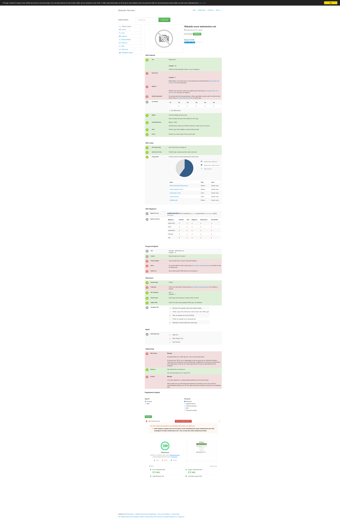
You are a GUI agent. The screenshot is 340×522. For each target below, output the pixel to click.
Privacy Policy (175, 514)
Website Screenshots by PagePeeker (145, 514)
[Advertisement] (170, 492)
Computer (149, 401)
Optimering (124, 49)
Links (122, 33)
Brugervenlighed (125, 39)
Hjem (194, 10)
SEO (187, 408)
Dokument (123, 43)
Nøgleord (124, 36)
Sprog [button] (218, 10)
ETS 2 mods (157, 517)
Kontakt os (211, 10)
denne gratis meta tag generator (201, 265)
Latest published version (176, 189)
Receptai (136, 517)
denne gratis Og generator (183, 98)
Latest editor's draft (175, 193)
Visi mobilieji (121, 517)
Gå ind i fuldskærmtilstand (183, 421)
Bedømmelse (201, 10)
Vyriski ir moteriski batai (146, 517)
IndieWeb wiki (173, 200)
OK (331, 3)
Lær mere (202, 3)
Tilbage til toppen (126, 26)
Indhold (123, 29)
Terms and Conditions (164, 514)
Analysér (164, 19)
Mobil (122, 46)
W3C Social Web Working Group (179, 185)
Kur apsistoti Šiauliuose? (169, 517)
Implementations (174, 196)
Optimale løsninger (191, 406)
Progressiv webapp (191, 410)
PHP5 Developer (129, 514)
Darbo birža (129, 517)
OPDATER (197, 34)
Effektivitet (189, 401)
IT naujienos (180, 517)
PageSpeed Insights (127, 52)
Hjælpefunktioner (191, 404)
